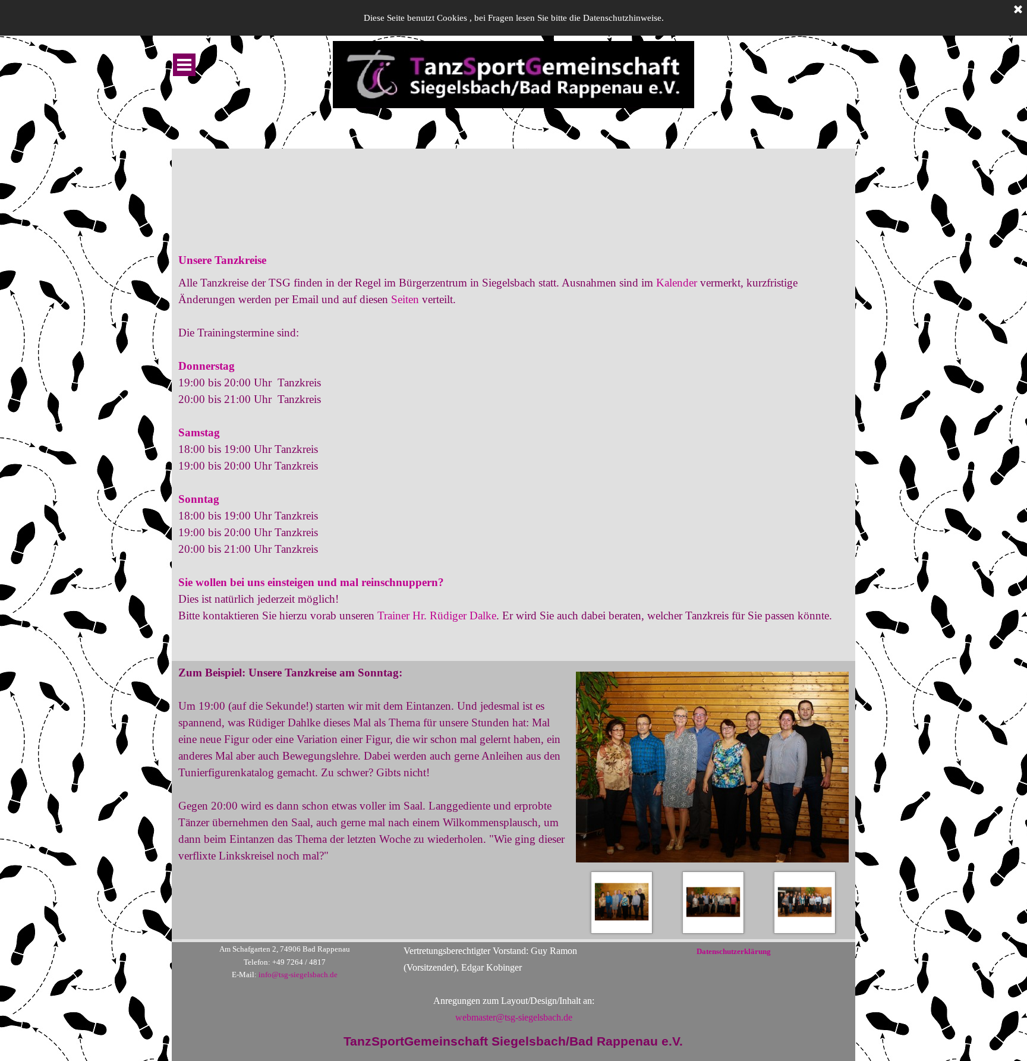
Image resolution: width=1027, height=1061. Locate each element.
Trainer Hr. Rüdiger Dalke (436, 615)
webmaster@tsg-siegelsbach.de (513, 1017)
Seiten (405, 299)
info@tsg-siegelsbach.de (298, 974)
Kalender (678, 282)
